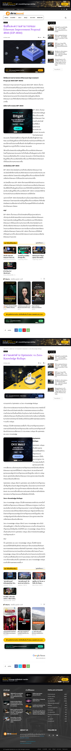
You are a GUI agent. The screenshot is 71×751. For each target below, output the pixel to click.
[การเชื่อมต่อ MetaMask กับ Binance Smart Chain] (29, 707)
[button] (65, 18)
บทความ (5, 22)
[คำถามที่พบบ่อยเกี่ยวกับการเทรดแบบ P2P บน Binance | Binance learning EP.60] (29, 712)
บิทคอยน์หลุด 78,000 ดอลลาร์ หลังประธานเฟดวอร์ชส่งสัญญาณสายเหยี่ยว (16, 720)
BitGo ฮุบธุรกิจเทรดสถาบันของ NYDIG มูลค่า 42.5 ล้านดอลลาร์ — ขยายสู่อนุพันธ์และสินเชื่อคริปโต (16, 712)
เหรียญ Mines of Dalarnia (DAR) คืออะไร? (39, 700)
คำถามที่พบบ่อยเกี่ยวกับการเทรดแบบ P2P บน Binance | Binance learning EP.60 (39, 712)
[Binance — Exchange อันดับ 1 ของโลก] (35, 679)
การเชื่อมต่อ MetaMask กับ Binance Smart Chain (39, 705)
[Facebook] (62, 9)
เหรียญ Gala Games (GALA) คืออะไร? (37, 694)
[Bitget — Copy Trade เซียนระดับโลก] (18, 122)
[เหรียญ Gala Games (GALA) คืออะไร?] (29, 695)
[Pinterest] (24, 330)
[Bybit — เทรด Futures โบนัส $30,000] (24, 71)
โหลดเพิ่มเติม (57, 69)
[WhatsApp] (28, 330)
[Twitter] (64, 9)
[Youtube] (67, 9)
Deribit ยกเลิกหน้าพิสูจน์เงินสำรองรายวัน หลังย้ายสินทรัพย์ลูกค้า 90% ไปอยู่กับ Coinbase (16, 704)
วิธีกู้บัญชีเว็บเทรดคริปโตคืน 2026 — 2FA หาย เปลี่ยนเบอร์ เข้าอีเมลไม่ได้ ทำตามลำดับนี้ (16, 696)
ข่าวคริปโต (26, 738)
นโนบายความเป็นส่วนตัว (25, 743)
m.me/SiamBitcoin (31, 741)
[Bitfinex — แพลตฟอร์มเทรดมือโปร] (24, 321)
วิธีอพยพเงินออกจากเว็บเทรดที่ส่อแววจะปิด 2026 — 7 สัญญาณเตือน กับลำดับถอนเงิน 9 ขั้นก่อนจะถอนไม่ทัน (61, 62)
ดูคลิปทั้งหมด (40, 243)
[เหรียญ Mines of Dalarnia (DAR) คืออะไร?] (29, 701)
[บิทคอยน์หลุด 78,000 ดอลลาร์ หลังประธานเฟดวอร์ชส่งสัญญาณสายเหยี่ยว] (6, 719)
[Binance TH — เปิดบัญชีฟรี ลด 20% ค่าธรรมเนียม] (35, 4)
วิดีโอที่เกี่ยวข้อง (11, 243)
